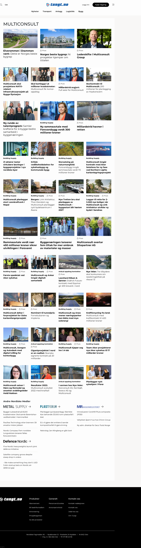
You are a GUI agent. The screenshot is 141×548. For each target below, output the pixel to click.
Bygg (80, 11)
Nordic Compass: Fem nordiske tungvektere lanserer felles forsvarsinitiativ (17, 433)
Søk (6, 5)
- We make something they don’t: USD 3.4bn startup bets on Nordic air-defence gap (20, 465)
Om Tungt (72, 516)
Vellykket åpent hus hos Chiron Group (93, 420)
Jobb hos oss (73, 512)
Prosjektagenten (35, 516)
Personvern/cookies (56, 503)
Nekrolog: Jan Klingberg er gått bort (56, 431)
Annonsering (34, 512)
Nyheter (35, 11)
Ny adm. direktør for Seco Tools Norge (93, 425)
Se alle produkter (35, 520)
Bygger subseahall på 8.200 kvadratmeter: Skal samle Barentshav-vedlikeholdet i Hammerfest (20, 414)
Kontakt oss (73, 508)
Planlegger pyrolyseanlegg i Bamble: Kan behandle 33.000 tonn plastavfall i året (57, 414)
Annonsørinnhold (55, 508)
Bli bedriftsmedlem (36, 508)
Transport (47, 11)
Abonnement (34, 503)
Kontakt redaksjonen (76, 503)
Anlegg (59, 11)
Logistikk (70, 11)
